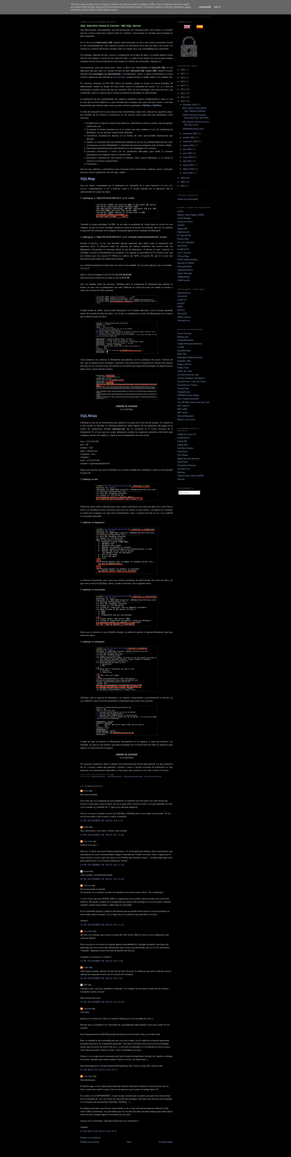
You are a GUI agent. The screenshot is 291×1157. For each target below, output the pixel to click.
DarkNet (180, 225)
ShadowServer (183, 392)
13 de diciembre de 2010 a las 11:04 (102, 835)
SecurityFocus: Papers (187, 385)
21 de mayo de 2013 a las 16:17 (99, 1070)
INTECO (181, 310)
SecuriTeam (182, 462)
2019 (183, 70)
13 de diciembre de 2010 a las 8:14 (101, 820)
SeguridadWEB (114, 776)
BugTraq (181, 472)
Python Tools (183, 368)
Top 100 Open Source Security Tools (193, 402)
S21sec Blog (183, 256)
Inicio (129, 1142)
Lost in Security (184, 253)
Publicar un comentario (90, 1138)
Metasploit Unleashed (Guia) (189, 357)
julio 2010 (187, 149)
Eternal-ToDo (183, 239)
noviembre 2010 (190, 133)
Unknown (87, 885)
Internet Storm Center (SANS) (190, 476)
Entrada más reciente (89, 1142)
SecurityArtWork (184, 266)
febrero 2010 (188, 169)
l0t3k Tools (182, 354)
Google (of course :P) (186, 434)
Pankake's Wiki (184, 361)
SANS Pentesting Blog (187, 259)
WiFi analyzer (183, 406)
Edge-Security (183, 232)
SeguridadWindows (133, 776)
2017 (183, 74)
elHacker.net (182, 337)
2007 (183, 186)
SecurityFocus (183, 320)
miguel (86, 871)
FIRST (180, 307)
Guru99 (180, 347)
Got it (217, 7)
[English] (188, 28)
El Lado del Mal (184, 235)
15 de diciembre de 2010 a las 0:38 (101, 961)
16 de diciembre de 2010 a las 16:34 (102, 1002)
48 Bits (180, 211)
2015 (183, 81)
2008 (183, 182)
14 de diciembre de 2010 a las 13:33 (102, 879)
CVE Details (182, 455)
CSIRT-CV (181, 300)
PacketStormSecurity (186, 465)
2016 (183, 77)
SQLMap (146, 105)
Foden (86, 967)
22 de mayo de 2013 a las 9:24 (98, 1131)
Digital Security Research (188, 458)
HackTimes (182, 246)
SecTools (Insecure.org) (187, 375)
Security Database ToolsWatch (190, 378)
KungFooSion (183, 249)
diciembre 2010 (190, 105)
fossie (86, 791)
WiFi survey (182, 412)
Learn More (205, 7)
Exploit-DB (182, 441)
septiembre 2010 (190, 141)
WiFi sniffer (182, 409)
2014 (183, 85)
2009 (183, 178)
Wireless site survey (186, 419)
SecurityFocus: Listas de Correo (191, 381)
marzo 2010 (188, 165)
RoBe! (86, 827)
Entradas (185, 492)
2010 (183, 101)
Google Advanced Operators (189, 344)
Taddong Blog (183, 277)
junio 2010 (187, 153)
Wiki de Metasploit (185, 416)
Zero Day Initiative (185, 448)
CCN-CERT (182, 296)
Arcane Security (184, 333)
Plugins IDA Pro (184, 364)
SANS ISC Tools (184, 371)
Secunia (180, 479)
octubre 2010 (189, 137)
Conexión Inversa (185, 222)
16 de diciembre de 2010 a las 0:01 (101, 978)
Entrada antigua (166, 1142)
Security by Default (185, 263)
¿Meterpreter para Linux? (193, 129)
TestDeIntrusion (152, 776)
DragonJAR (182, 228)
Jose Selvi (88, 841)
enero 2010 (188, 173)
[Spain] (200, 28)
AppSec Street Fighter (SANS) (190, 215)
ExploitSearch (183, 438)
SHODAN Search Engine (188, 395)
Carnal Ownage (184, 218)
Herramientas (99, 776)
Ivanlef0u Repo (184, 350)
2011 (183, 97)
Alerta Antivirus (184, 293)
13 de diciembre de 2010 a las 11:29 (102, 865)
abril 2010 (187, 161)
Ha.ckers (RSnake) (185, 242)
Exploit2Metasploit (185, 340)
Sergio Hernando (184, 273)
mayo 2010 (188, 157)
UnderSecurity (183, 280)
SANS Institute (184, 317)
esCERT (181, 303)
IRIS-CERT (182, 314)
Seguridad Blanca (185, 270)
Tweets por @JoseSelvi (187, 199)
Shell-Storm (182, 451)
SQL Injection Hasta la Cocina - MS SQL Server (110, 25)
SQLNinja (156, 105)
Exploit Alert (182, 445)
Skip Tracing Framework (188, 399)
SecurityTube (183, 388)
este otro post (119, 77)
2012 (183, 93)
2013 (183, 89)
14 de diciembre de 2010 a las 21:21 (102, 925)
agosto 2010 (188, 145)
